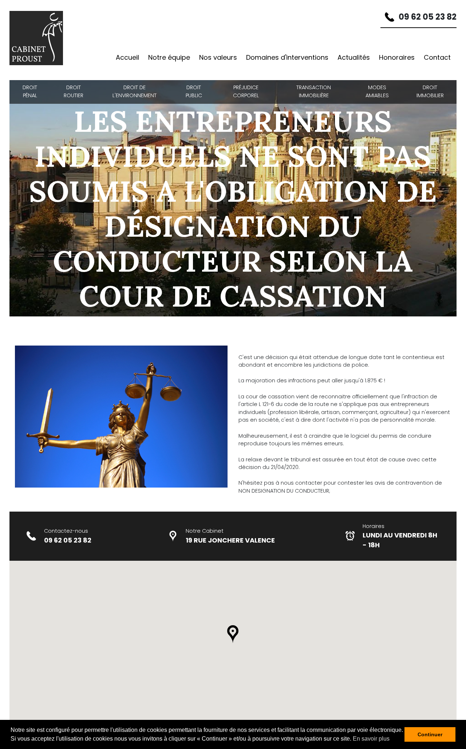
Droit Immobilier (430, 91)
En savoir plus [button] (371, 739)
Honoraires (397, 57)
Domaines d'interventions (287, 57)
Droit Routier (73, 91)
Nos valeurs (218, 57)
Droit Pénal (30, 91)
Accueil (127, 57)
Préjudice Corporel (246, 91)
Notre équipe (169, 57)
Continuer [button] (430, 734)
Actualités (353, 57)
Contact (437, 57)
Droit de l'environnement (134, 91)
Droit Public (194, 91)
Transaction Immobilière (313, 91)
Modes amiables (377, 91)
